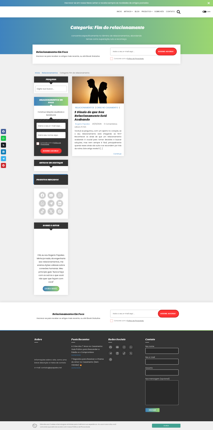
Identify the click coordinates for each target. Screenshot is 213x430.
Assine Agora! (166, 51)
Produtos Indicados (47, 180)
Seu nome (149, 346)
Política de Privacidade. (135, 59)
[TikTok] (42, 211)
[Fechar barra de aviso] (208, 2)
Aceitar (166, 426)
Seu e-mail (150, 357)
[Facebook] (42, 195)
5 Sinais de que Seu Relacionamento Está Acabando (91, 115)
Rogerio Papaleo (82, 124)
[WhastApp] (3, 138)
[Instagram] (60, 195)
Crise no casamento (107, 107)
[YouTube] (51, 195)
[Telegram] (51, 203)
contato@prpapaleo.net (51, 367)
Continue (117, 154)
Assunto (149, 368)
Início (37, 73)
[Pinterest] (60, 211)
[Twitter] (51, 211)
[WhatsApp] (42, 203)
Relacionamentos (50, 73)
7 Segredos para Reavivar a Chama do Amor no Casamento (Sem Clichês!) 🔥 (87, 362)
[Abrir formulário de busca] (178, 11)
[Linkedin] (60, 203)
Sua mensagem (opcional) (157, 379)
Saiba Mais (51, 288)
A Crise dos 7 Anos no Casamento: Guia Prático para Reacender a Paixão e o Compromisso (87, 349)
